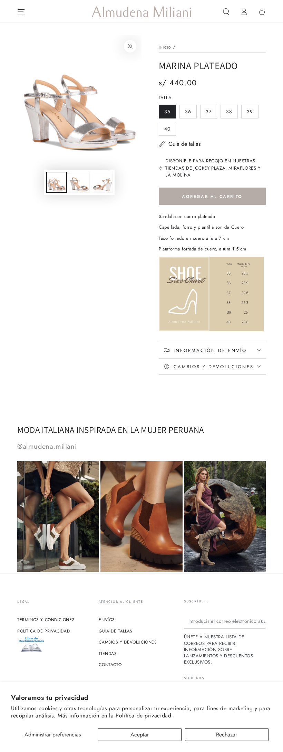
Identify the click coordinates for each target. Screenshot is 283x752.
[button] (226, 11)
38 (232, 113)
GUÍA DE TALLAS (115, 631)
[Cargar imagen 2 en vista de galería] (79, 182)
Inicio (165, 47)
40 (170, 130)
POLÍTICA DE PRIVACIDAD (43, 631)
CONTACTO (110, 664)
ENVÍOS (107, 620)
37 (211, 113)
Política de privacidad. (144, 716)
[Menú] (21, 11)
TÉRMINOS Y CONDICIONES (46, 620)
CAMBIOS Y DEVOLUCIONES (128, 642)
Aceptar (139, 735)
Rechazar (226, 735)
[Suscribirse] (262, 620)
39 (252, 113)
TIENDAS (108, 653)
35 (170, 113)
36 (191, 113)
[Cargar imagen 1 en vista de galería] (56, 182)
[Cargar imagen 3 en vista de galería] (102, 182)
